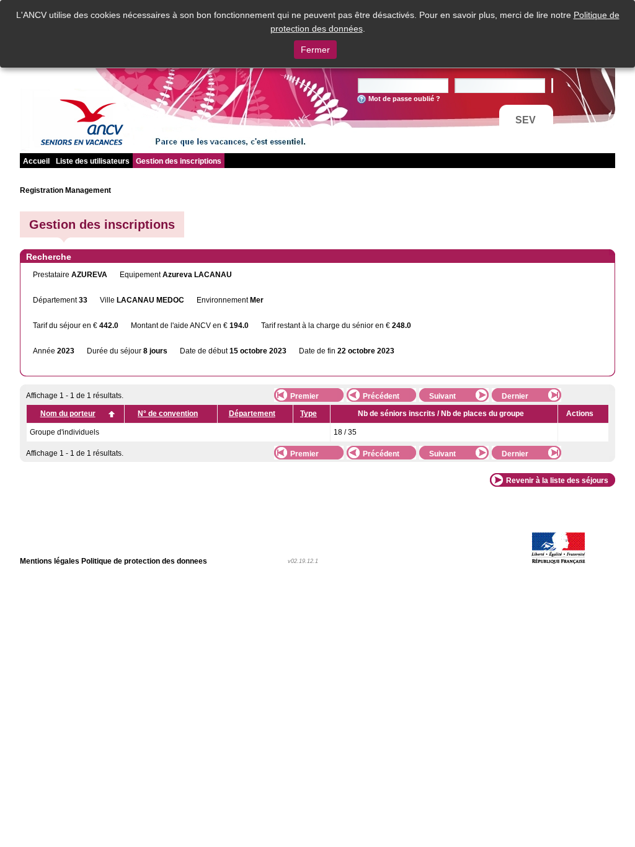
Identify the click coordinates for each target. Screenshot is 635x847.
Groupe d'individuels (64, 432)
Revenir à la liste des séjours (557, 480)
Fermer (315, 50)
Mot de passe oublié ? (404, 98)
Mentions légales (49, 561)
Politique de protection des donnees (144, 561)
